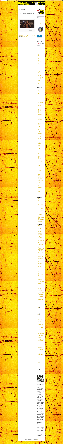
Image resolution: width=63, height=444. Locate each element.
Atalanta (38, 60)
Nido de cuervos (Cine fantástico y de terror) (40, 187)
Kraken (38, 97)
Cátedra (38, 63)
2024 (38, 307)
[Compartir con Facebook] (31, 30)
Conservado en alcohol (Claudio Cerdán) (40, 246)
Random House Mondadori (40, 77)
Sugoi (38, 104)
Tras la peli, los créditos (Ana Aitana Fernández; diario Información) (40, 299)
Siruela (38, 83)
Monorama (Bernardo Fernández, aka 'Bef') (40, 283)
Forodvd (38, 198)
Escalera (38, 66)
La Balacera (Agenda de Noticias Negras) (40, 156)
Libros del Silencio (39, 72)
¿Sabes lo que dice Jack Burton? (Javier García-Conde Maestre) (41, 240)
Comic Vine (39, 213)
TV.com (38, 195)
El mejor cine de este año (40, 324)
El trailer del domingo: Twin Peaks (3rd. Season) (41, 321)
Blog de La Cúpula (39, 112)
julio (38, 360)
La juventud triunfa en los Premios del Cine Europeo (41, 335)
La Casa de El (39, 131)
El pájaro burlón (39, 216)
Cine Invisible (39, 174)
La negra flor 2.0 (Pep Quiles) (40, 276)
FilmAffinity (39, 182)
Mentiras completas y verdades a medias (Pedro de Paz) (41, 281)
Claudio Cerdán (39, 228)
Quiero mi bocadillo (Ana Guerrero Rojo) (40, 289)
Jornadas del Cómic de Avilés (41, 204)
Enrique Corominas (40, 142)
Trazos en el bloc (39, 136)
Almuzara (39, 57)
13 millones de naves (40, 119)
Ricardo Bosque (39, 236)
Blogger (37, 439)
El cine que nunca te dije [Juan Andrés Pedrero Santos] (41, 178)
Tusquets (38, 85)
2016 (38, 314)
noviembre (39, 357)
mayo (38, 362)
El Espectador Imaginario (40, 180)
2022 (38, 309)
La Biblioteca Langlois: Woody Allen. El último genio (40, 327)
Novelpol (38, 162)
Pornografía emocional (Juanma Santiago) (40, 288)
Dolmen (38, 93)
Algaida (38, 55)
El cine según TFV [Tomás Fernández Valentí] (40, 179)
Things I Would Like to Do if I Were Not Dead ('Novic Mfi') (40, 297)
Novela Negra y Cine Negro (40, 160)
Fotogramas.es (39, 183)
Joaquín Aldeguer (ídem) (40, 274)
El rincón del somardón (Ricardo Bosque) (40, 259)
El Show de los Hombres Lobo (41, 123)
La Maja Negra (39, 158)
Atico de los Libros (39, 61)
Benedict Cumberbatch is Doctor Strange (40, 319)
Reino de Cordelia (39, 78)
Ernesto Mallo (39, 229)
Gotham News (39, 127)
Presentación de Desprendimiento (40, 337)
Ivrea (38, 96)
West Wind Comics (39, 105)
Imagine (38, 69)
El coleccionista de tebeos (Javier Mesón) (40, 121)
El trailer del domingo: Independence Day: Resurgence (40, 331)
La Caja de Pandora (40, 218)
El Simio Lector (39, 169)
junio (38, 361)
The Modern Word (39, 170)
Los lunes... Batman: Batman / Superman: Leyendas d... (41, 339)
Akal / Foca (39, 54)
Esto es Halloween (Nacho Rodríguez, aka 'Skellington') (40, 265)
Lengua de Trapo (39, 71)
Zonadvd (38, 200)
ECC (38, 94)
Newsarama (39, 220)
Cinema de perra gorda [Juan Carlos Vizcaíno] (40, 176)
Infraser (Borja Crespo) (40, 272)
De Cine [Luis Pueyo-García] (40, 177)
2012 (38, 368)
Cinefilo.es (39, 175)
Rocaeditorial (39, 80)
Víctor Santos (39, 148)
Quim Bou (39, 146)
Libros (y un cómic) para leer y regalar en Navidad (41, 333)
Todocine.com (39, 192)
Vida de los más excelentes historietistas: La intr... (41, 345)
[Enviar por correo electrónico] (29, 30)
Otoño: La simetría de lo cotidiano (40, 336)
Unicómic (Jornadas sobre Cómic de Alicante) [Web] (40, 210)
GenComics (39, 126)
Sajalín (38, 81)
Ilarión (38, 68)
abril (38, 363)
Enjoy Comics (39, 124)
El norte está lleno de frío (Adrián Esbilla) (40, 258)
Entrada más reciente (21, 35)
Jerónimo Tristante (39, 230)
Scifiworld (39, 191)
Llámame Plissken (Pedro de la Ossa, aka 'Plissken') (41, 279)
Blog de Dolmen (39, 109)
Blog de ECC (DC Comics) (40, 110)
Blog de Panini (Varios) (40, 114)
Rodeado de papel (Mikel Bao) (41, 292)
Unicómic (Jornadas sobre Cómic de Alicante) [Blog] (40, 208)
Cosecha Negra (39, 153)
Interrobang (39, 155)
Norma (38, 99)
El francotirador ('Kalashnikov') (41, 257)
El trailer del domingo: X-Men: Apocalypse (40, 340)
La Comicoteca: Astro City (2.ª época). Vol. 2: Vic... (40, 347)
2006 (38, 373)
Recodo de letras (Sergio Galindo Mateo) (40, 291)
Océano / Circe (39, 75)
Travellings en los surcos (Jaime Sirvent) (40, 301)
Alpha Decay (39, 58)
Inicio (27, 35)
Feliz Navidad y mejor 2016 (41, 325)
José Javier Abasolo (40, 231)
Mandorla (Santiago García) (40, 132)
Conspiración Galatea (40, 214)
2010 (38, 370)
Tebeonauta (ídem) (39, 295)
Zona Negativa (39, 138)
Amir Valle (39, 225)
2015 (38, 315)
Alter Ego (38, 242)
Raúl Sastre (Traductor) (40, 290)
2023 (38, 308)
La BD (38, 129)
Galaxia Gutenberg (39, 67)
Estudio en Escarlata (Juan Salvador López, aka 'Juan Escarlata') (40, 266)
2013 (38, 367)
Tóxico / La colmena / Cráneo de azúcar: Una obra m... (41, 318)
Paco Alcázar (39, 145)
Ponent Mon (39, 101)
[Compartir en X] (30, 30)
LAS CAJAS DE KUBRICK (40, 23)
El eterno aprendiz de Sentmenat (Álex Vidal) (40, 255)
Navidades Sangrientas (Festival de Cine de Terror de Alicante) (41, 206)
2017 (38, 313)
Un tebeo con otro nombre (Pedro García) (40, 137)
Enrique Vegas (39, 143)
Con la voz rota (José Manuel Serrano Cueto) (40, 244)
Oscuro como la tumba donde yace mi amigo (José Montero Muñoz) (40, 284)
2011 (38, 369)
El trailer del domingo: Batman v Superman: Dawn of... (40, 349)
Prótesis (38, 163)
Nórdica (38, 74)
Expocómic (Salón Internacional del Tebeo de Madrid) (41, 203)
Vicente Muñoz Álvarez (40, 237)
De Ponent (39, 91)
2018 (38, 312)
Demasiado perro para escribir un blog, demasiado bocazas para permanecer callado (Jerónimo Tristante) (41, 249)
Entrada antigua (33, 35)
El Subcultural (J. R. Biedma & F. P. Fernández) (41, 217)
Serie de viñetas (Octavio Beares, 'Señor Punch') (40, 133)
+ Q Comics (39, 118)
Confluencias (39, 64)
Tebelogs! (39, 134)
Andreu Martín (39, 226)
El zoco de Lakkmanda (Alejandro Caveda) (40, 262)
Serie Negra (39, 165)
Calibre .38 (39, 152)
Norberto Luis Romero (40, 234)
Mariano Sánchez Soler (40, 233)
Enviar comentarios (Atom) (24, 36)
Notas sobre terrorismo (40, 221)
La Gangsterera (39, 157)
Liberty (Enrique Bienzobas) (40, 278)
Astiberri (38, 90)
